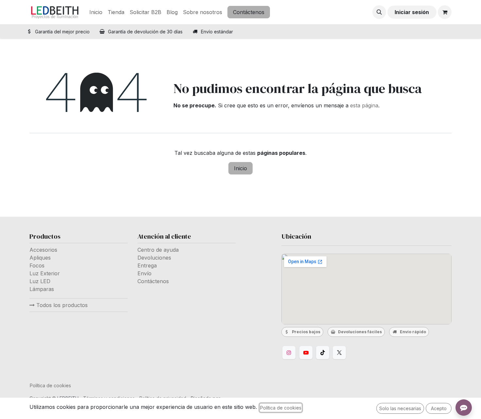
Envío (144, 273)
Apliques (40, 257)
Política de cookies (50, 385)
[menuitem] (96, 12)
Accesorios (43, 249)
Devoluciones (154, 257)
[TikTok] (322, 352)
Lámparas (41, 289)
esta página (364, 105)
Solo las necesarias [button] (400, 408)
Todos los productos (61, 305)
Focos (37, 265)
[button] (379, 12)
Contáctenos (248, 12)
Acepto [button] (439, 408)
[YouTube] (305, 352)
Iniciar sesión (412, 12)
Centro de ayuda (158, 249)
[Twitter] (339, 352)
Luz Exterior (44, 273)
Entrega (147, 265)
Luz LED (39, 281)
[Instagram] (288, 352)
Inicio (240, 168)
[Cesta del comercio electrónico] (445, 12)
